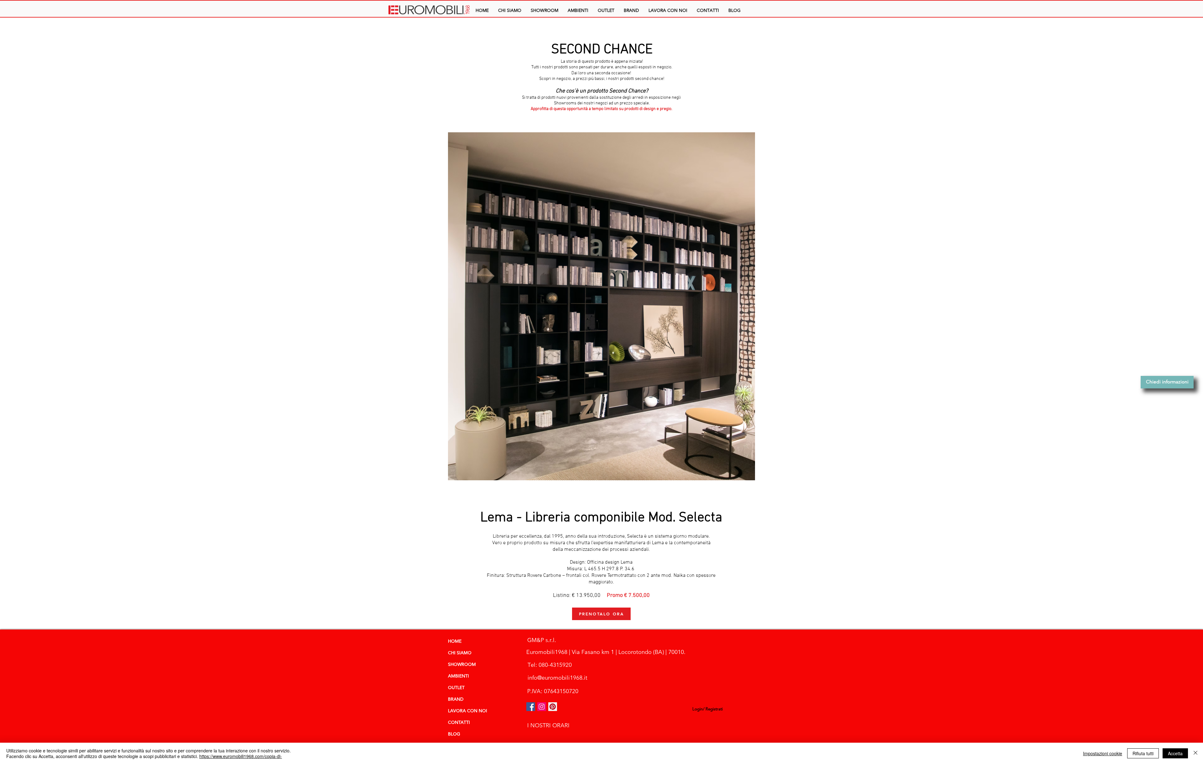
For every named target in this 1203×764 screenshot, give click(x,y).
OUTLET (456, 688)
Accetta (1175, 753)
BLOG (454, 734)
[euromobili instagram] (541, 706)
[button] (578, 10)
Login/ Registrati (707, 709)
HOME (454, 641)
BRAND (455, 699)
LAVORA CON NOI (467, 711)
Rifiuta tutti (1143, 753)
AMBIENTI (458, 676)
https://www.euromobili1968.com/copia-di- (240, 756)
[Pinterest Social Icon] (552, 706)
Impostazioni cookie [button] (1102, 753)
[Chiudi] (1195, 753)
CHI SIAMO (459, 653)
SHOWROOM (462, 664)
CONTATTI (459, 722)
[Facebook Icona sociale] (530, 706)
